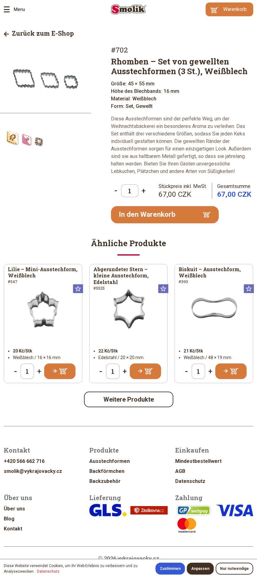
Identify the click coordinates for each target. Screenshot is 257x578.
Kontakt (13, 529)
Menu (9, 9)
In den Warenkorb (147, 214)
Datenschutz (190, 481)
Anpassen (200, 568)
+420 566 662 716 (24, 461)
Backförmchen (106, 471)
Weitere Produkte (128, 399)
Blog (9, 519)
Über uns (14, 509)
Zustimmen (170, 568)
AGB (180, 471)
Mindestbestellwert (198, 461)
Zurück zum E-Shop (42, 33)
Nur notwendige (234, 568)
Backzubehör (105, 481)
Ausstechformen (109, 461)
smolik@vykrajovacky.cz (33, 471)
